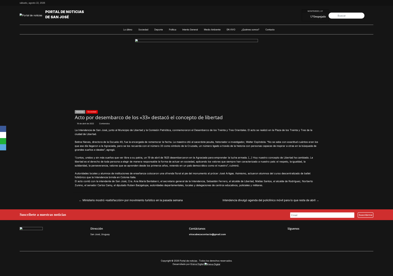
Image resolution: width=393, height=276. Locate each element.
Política (172, 29)
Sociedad (143, 29)
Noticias (80, 112)
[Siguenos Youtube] (310, 235)
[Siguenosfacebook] (350, 2)
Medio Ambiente (212, 29)
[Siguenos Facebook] (289, 235)
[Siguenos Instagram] (303, 235)
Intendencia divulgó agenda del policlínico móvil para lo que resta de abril (270, 200)
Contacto (270, 29)
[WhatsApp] (3, 141)
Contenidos (104, 123)
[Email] (3, 147)
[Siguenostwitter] (357, 2)
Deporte (158, 29)
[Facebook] (3, 129)
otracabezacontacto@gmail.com (207, 234)
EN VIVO (231, 29)
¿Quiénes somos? (250, 29)
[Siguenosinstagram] (364, 2)
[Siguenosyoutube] (371, 2)
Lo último (127, 29)
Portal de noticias (64, 12)
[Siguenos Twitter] (296, 235)
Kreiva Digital (197, 264)
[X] (3, 135)
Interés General (190, 29)
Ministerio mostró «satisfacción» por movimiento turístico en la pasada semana (131, 200)
